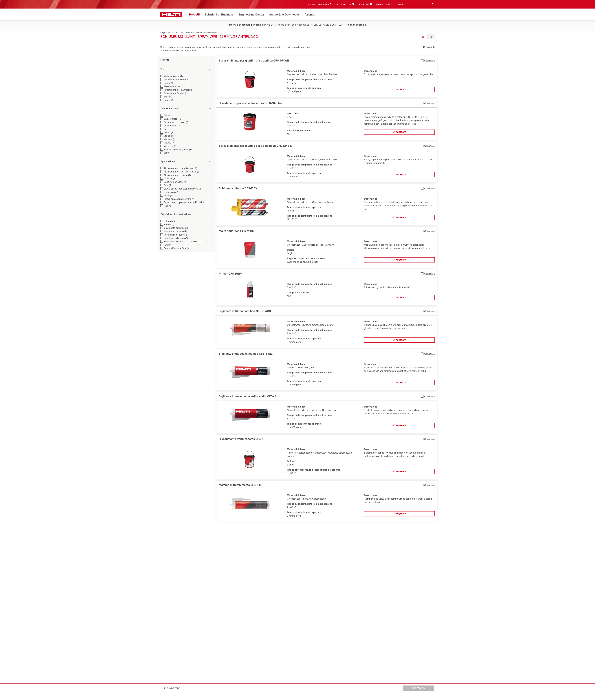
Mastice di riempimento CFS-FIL (240, 485)
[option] (423, 36)
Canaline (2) (170, 178)
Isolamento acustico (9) (176, 227)
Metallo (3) (169, 142)
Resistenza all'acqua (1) (176, 238)
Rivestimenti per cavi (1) (176, 86)
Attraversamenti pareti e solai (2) (180, 168)
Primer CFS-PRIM (230, 273)
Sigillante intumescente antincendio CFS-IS (247, 396)
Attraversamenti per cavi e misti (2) (182, 171)
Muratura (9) (170, 146)
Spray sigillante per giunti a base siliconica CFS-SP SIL (255, 145)
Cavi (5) (167, 185)
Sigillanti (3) (169, 96)
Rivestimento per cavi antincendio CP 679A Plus (250, 103)
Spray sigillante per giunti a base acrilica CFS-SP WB (254, 60)
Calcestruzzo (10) (172, 118)
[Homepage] (171, 14)
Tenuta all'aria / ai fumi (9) (176, 248)
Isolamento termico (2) (175, 231)
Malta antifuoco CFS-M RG (236, 231)
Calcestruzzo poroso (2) (176, 122)
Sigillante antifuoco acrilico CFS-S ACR (245, 311)
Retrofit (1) (169, 244)
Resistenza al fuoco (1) (175, 234)
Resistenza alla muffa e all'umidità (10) (183, 241)
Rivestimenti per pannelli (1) (178, 89)
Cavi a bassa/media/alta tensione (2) (182, 188)
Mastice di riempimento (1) (177, 79)
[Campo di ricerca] (432, 4)
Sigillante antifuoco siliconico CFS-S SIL (246, 353)
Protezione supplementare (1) (179, 198)
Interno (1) (169, 224)
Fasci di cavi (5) (172, 192)
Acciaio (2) (169, 115)
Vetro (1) (168, 152)
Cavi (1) (167, 129)
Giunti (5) (168, 195)
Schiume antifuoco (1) (175, 93)
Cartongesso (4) (172, 125)
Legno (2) (168, 135)
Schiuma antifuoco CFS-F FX (238, 188)
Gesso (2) (169, 132)
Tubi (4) (167, 205)
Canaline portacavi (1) (175, 181)
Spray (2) (168, 100)
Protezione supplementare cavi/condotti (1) (186, 202)
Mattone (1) (169, 139)
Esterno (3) (169, 221)
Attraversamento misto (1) (177, 175)
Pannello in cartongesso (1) (178, 149)
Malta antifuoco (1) (173, 76)
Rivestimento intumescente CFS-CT (242, 439)
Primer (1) (169, 83)
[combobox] (414, 4)
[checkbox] (428, 60)
